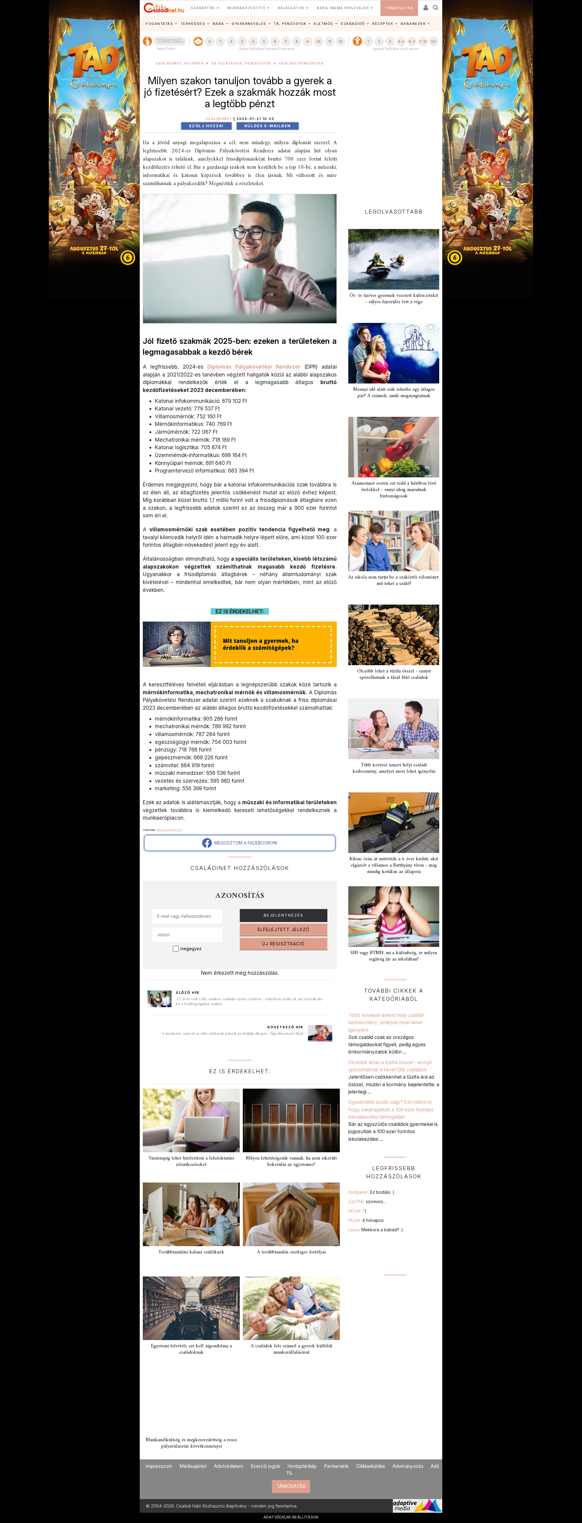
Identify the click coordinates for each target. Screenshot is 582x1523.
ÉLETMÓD (323, 24)
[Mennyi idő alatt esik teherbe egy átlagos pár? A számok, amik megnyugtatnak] (393, 353)
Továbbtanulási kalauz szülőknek (191, 1252)
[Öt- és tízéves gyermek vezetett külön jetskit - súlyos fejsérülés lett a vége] (393, 259)
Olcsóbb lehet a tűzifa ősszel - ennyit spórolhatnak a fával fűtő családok (394, 674)
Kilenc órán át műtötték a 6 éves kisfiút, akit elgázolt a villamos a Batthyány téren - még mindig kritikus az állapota (394, 865)
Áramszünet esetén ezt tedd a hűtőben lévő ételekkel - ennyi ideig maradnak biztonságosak (394, 489)
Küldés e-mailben (267, 126)
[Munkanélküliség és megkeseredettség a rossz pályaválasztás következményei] (191, 1402)
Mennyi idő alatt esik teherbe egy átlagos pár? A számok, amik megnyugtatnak (394, 392)
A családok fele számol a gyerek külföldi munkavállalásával (291, 1349)
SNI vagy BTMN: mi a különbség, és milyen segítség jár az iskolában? (393, 956)
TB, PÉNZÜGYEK (290, 24)
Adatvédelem (228, 1466)
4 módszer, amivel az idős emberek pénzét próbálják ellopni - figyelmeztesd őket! (232, 1033)
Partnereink (336, 1466)
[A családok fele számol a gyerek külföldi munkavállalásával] (291, 1308)
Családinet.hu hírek (180, 63)
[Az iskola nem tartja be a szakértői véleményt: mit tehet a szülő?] (393, 541)
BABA (218, 24)
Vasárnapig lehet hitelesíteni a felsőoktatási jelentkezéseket (191, 1161)
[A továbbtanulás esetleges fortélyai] (291, 1214)
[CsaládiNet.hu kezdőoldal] (164, 7)
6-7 (412, 41)
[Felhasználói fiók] (425, 5)
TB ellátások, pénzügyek (241, 63)
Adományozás (408, 1466)
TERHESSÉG (193, 24)
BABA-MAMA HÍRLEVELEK (343, 8)
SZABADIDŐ (353, 24)
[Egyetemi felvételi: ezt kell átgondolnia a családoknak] (191, 1308)
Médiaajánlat (193, 1466)
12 (340, 41)
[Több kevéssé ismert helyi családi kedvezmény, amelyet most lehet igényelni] (393, 728)
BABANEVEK (413, 24)
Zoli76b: (367, 1201)
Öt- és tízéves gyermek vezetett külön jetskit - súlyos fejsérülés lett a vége (394, 298)
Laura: (375, 1229)
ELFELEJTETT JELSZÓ (284, 929)
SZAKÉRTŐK (203, 8)
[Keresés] (436, 5)
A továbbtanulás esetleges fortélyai (291, 1252)
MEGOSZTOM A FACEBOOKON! (244, 842)
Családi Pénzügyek (301, 63)
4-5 (401, 41)
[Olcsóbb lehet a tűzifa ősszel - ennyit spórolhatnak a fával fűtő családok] (393, 635)
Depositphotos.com (170, 829)
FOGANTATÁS (159, 24)
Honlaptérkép (302, 1466)
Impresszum (159, 1466)
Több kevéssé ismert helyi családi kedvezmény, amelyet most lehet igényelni (394, 768)
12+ (434, 41)
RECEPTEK (382, 24)
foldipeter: (371, 1192)
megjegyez (191, 948)
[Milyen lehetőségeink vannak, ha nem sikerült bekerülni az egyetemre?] (291, 1120)
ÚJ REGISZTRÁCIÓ (283, 943)
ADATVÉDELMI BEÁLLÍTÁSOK (291, 1517)
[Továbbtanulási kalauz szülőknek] (191, 1214)
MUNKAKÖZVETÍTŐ (246, 8)
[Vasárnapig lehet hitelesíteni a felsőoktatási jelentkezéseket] (191, 1120)
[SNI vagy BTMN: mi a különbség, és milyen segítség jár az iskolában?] (393, 916)
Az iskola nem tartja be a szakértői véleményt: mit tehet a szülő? (393, 580)
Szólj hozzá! (206, 126)
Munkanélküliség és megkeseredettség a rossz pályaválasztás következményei (191, 1443)
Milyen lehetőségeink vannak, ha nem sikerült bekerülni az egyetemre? (291, 1161)
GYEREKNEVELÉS (249, 24)
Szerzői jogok (265, 1466)
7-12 (423, 41)
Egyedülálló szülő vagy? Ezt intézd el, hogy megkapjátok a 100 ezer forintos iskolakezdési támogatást (390, 1109)
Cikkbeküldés (370, 1466)
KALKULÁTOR (291, 8)
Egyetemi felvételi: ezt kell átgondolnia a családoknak (191, 1349)
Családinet (219, 119)
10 (318, 41)
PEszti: (357, 1210)
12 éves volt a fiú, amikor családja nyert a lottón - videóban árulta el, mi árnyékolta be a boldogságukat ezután (249, 1001)
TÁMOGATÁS (399, 8)
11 (329, 41)
